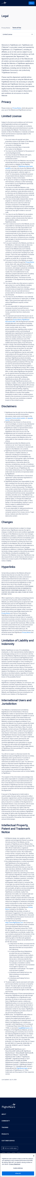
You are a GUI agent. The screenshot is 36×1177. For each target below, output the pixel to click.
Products (5, 1134)
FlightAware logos (22, 1068)
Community (6, 1121)
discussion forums (11, 418)
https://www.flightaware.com (14, 922)
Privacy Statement (14, 1164)
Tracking (5, 1127)
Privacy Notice (6, 28)
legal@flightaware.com (26, 1028)
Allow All (18, 1173)
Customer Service (8, 1140)
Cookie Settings (18, 1168)
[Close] (34, 1156)
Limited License (7, 34)
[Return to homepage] (4, 3)
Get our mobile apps (11, 1148)
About (4, 1114)
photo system (21, 418)
